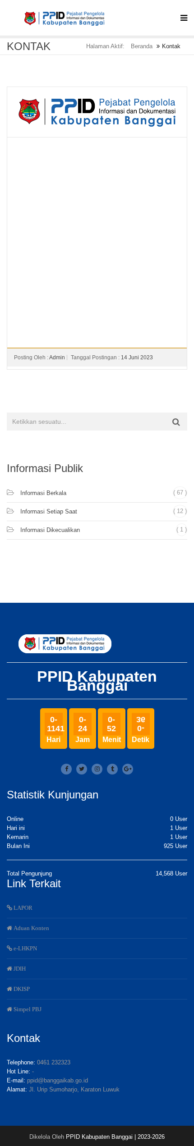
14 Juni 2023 (137, 357)
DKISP (21, 989)
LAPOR (22, 908)
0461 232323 (53, 1062)
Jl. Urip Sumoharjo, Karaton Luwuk (74, 1089)
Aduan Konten (30, 928)
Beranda (141, 46)
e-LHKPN (24, 948)
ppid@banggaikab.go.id (57, 1080)
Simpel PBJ (27, 1009)
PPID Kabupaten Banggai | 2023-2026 (115, 1136)
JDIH (19, 969)
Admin (57, 357)
